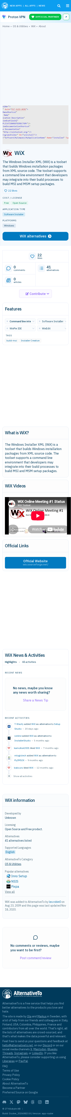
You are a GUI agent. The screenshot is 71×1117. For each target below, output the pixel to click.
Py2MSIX (19, 760)
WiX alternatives (33, 236)
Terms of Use (10, 1070)
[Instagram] (40, 1102)
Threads (7, 1053)
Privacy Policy (11, 1075)
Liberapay (8, 1061)
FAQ (5, 1066)
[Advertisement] (35, 67)
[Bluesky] (26, 1102)
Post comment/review (35, 958)
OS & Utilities (13, 864)
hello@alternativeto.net (17, 1045)
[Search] (59, 6)
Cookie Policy (10, 1079)
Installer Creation (30, 340)
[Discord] (4, 1102)
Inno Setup (19, 876)
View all (10, 892)
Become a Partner (13, 1088)
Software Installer (13, 214)
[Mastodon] (19, 1102)
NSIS (14, 881)
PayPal (23, 1061)
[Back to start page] (5, 5)
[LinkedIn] (47, 1102)
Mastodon (39, 1049)
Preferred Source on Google (20, 1092)
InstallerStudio (22, 740)
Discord (47, 1045)
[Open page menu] (67, 5)
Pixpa (15, 886)
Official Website (35, 562)
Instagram (21, 1053)
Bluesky (52, 1049)
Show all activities (22, 776)
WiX (33, 723)
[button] (11, 191)
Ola (29, 1016)
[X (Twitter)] (11, 1102)
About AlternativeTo (15, 1083)
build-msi (12, 340)
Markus (42, 1016)
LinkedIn (37, 1053)
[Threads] (33, 1102)
